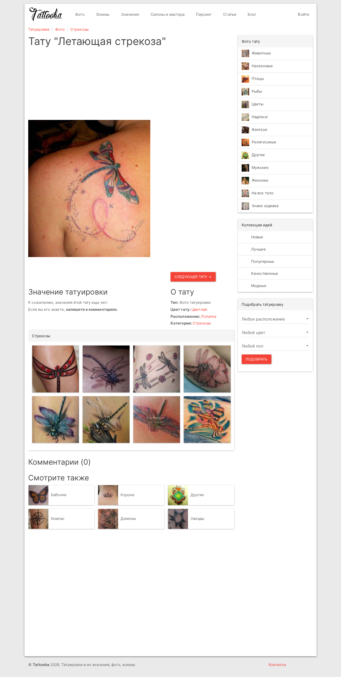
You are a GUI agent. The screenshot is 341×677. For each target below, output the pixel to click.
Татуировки (38, 29)
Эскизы (102, 14)
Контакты (277, 664)
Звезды (197, 518)
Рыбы (257, 91)
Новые (256, 237)
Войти (303, 14)
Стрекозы (79, 29)
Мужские (260, 167)
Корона (127, 494)
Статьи (229, 14)
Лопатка (208, 316)
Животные (261, 53)
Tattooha (46, 14)
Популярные (262, 261)
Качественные (264, 273)
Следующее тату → (193, 277)
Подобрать (256, 359)
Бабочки (59, 494)
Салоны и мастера (167, 14)
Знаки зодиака (265, 206)
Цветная (199, 309)
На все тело (263, 193)
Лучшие (258, 249)
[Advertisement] (131, 85)
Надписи (260, 116)
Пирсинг (203, 14)
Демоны (128, 518)
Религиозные (264, 142)
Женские (260, 180)
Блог (252, 14)
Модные (258, 285)
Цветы (258, 104)
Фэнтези (259, 129)
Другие (197, 494)
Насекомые (262, 65)
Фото (79, 14)
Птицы (258, 78)
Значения (129, 14)
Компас (58, 518)
